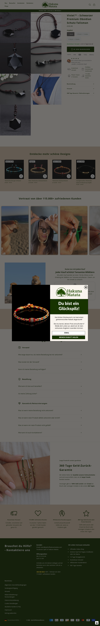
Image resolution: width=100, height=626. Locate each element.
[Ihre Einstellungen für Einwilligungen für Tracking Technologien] (96, 622)
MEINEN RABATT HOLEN (68, 337)
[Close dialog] (86, 287)
